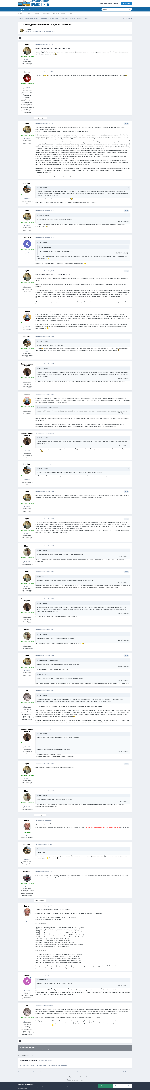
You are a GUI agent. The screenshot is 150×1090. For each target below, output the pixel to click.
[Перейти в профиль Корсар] (27, 317)
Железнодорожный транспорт (45, 31)
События (29, 13)
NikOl (27, 691)
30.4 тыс (27, 561)
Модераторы (46, 13)
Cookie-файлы (84, 1077)
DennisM (26, 183)
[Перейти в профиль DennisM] (27, 189)
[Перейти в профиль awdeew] (27, 981)
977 (28, 253)
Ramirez (27, 72)
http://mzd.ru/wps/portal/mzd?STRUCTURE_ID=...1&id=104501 (53, 48)
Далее (27, 38)
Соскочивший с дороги (27, 365)
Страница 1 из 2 (39, 38)
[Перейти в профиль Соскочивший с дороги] (27, 372)
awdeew (27, 975)
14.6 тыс (27, 59)
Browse (22, 9)
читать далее (124, 827)
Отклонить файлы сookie (122, 1086)
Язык (63, 1077)
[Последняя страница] (31, 38)
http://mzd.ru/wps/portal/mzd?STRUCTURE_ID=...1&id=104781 (53, 274)
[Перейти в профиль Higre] (22, 30)
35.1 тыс (27, 990)
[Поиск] (130, 9)
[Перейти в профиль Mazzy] (27, 552)
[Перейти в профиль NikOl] (27, 697)
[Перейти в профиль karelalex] (27, 878)
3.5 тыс (28, 198)
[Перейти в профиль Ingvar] (27, 826)
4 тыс (27, 886)
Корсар (27, 311)
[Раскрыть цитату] (38, 187)
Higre (30, 29)
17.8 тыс (27, 706)
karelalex (26, 871)
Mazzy (26, 546)
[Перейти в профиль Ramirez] (27, 78)
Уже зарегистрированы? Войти (109, 3)
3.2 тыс (28, 87)
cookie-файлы (31, 1086)
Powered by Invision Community (75, 1080)
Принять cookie (106, 1086)
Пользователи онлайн (59, 13)
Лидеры (70, 13)
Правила (37, 13)
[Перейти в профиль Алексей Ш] (27, 244)
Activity (29, 9)
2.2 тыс (28, 381)
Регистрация (126, 3)
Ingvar (26, 820)
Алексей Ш (26, 238)
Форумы (20, 13)
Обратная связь (73, 1077)
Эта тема (123, 9)
